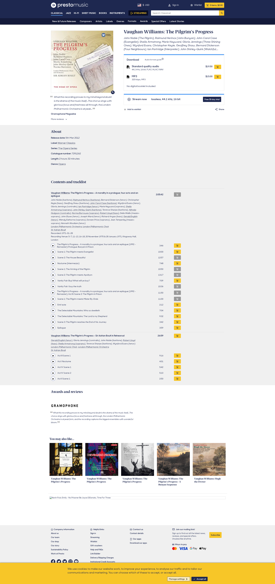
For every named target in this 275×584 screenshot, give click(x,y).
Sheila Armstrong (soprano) (71, 343)
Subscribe (215, 535)
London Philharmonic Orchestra (66, 226)
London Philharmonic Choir (96, 226)
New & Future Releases (64, 21)
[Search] (221, 13)
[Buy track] (177, 245)
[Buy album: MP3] (217, 77)
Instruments (117, 13)
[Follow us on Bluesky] (65, 561)
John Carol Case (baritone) (103, 203)
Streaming (140, 13)
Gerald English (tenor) (61, 340)
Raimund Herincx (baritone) (86, 200)
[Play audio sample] (53, 245)
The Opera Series (67, 148)
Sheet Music (89, 13)
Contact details (136, 533)
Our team (55, 537)
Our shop (55, 541)
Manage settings (177, 579)
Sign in (175, 5)
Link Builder (95, 553)
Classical (57, 13)
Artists (99, 21)
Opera (62, 164)
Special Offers (158, 21)
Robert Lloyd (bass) (109, 213)
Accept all (201, 579)
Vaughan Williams (60, 192)
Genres (120, 21)
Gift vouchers (96, 545)
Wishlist (198, 5)
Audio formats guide (153, 60)
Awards (144, 21)
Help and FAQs (96, 549)
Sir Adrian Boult (58, 230)
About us (55, 533)
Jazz (68, 13)
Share (221, 109)
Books (103, 13)
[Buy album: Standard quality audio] (217, 67)
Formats (132, 21)
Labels (109, 21)
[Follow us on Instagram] (71, 561)
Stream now (139, 99)
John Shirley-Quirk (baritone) (87, 210)
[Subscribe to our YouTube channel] (77, 561)
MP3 (134, 76)
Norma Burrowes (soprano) (85, 213)
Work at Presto (57, 553)
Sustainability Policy (59, 549)
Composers (86, 21)
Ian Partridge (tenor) (88, 206)
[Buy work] (177, 336)
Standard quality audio (145, 66)
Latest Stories (177, 21)
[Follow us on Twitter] (60, 561)
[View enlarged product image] (82, 62)
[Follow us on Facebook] (54, 561)
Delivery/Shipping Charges (102, 557)
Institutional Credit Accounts (102, 561)
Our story (55, 545)
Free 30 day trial (212, 99)
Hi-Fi (76, 13)
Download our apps (138, 543)
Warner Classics (66, 142)
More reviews (57, 119)
